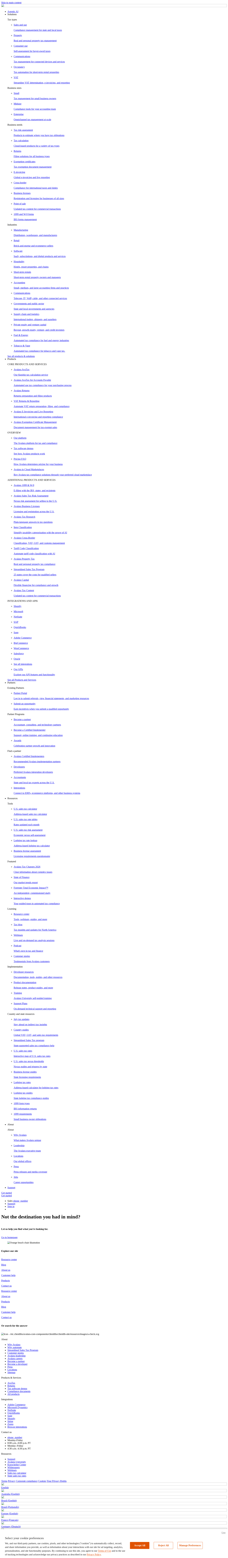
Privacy (11, 1481)
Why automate (14, 1347)
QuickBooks (13, 1413)
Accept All (139, 1545)
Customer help (8, 1275)
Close (223, 1532)
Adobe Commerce (16, 1404)
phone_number (20, 1201)
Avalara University (16, 1462)
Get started (6, 1193)
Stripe (10, 1421)
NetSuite (11, 1410)
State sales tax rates (16, 1475)
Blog (3, 1264)
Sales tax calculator (16, 1473)
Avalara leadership (16, 1355)
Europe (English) (9, 1513)
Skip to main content (11, 2)
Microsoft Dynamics (17, 1407)
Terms (4, 1481)
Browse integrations (17, 1427)
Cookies (42, 1481)
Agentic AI (12, 11)
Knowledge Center (16, 1464)
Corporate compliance (27, 1481)
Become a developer (17, 1364)
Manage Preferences (190, 1545)
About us (5, 1270)
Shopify (11, 1418)
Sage (9, 1415)
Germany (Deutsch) (11, 1526)
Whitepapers (13, 1467)
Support (11, 1187)
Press (10, 1367)
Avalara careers (14, 1358)
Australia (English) (10, 1494)
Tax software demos (17, 1388)
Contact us (6, 1285)
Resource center (9, 1259)
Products (5, 1280)
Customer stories (15, 1353)
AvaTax (11, 1383)
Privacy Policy (94, 1554)
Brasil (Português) (10, 1507)
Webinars (12, 1470)
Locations (12, 1369)
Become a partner (16, 1361)
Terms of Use (104, 1550)
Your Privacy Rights (57, 1481)
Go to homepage (9, 1237)
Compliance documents (18, 1391)
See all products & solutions (21, 356)
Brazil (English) (9, 1500)
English (5, 1487)
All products (13, 1394)
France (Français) (9, 1520)
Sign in (10, 1206)
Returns (11, 1385)
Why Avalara (13, 1344)
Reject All (163, 1545)
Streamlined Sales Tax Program (22, 1350)
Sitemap (11, 1372)
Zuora (10, 1424)
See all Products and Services (21, 680)
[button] (117, 14)
